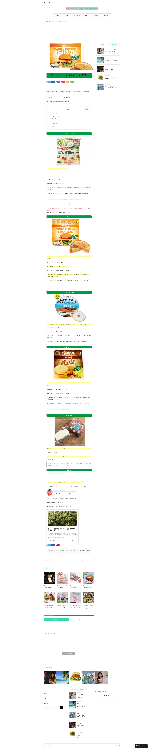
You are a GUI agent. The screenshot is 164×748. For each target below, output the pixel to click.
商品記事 (114, 44)
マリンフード (75, 550)
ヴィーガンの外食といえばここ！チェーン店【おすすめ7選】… (112, 77)
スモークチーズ (55, 121)
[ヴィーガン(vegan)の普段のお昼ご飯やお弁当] (49, 597)
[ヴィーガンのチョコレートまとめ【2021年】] (75, 578)
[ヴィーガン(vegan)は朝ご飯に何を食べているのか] (88, 578)
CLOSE (86, 109)
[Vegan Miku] (82, 8)
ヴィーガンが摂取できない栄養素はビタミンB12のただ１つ (75, 607)
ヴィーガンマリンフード (55, 551)
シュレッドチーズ (56, 113)
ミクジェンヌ (54, 550)
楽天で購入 (68, 212)
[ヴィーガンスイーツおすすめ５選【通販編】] (62, 578)
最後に (53, 126)
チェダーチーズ (55, 116)
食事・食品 (48, 21)
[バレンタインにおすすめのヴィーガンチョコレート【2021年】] (49, 578)
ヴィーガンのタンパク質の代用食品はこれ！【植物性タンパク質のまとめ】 (88, 607)
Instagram (47, 2)
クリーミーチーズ (56, 118)
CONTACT (87, 15)
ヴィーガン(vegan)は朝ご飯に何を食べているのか (88, 586)
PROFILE (68, 15)
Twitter (44, 2)
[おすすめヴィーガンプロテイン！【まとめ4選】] (62, 597)
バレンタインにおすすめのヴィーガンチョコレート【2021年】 (49, 587)
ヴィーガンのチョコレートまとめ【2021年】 (75, 586)
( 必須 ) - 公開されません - (50, 633)
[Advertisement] (82, 33)
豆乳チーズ (54, 123)
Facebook (46, 2)
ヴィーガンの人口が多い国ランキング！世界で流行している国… (112, 87)
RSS (49, 2)
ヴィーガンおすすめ (81, 550)
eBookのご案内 (77, 15)
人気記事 (102, 44)
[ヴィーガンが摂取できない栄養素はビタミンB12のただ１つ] (75, 597)
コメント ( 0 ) (56, 619)
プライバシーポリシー (47, 745)
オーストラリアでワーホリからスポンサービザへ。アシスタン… (112, 59)
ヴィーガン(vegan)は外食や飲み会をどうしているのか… (112, 68)
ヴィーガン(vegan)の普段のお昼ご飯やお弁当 (49, 606)
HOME (58, 15)
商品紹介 (82, 689)
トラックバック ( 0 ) (81, 619)
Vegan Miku (118, 745)
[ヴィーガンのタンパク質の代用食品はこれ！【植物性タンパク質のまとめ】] (88, 597)
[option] (50, 677)
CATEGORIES (96, 15)
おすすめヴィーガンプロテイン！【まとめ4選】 (62, 606)
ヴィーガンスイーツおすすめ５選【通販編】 (62, 586)
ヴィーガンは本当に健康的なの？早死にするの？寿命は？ (112, 50)
